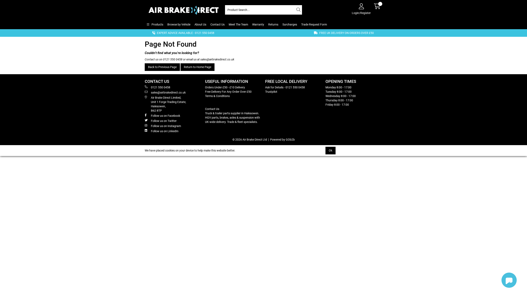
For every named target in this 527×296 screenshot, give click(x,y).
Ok (330, 150)
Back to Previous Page (162, 67)
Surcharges (289, 24)
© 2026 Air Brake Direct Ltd (249, 139)
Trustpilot (271, 91)
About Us (200, 24)
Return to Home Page (197, 67)
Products (157, 24)
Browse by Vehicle (178, 24)
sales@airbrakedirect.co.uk (217, 59)
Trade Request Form (314, 24)
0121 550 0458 (172, 59)
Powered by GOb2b (282, 139)
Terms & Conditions (217, 96)
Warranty (258, 24)
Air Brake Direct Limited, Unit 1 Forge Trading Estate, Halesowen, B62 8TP (168, 104)
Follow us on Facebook (165, 115)
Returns (273, 24)
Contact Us (217, 24)
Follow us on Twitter (164, 121)
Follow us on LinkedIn (164, 131)
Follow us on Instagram (166, 126)
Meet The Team (238, 24)
